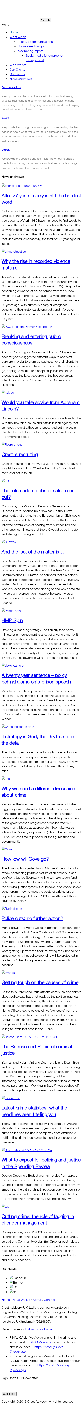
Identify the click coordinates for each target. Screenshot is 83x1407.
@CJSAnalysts (41, 1342)
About (37, 1300)
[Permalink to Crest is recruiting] (12, 444)
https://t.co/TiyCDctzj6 (49, 1347)
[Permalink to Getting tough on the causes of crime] (8, 973)
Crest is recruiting (20, 454)
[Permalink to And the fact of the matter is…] (9, 542)
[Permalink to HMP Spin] (11, 611)
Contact (49, 1300)
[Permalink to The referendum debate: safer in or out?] (5, 481)
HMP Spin (12, 620)
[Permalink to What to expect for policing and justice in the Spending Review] (27, 1150)
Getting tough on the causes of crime (40, 982)
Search (45, 20)
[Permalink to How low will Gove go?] (7, 849)
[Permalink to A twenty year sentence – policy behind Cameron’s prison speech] (13, 665)
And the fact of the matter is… (33, 551)
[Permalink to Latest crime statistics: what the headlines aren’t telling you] (11, 1098)
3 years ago (18, 1351)
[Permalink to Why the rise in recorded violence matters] (14, 251)
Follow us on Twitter (39, 1329)
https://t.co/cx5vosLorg (53, 1365)
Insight (5, 118)
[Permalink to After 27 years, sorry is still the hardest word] (22, 186)
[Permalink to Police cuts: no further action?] (12, 908)
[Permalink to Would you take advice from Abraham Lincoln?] (8, 392)
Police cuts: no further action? (32, 918)
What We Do (21, 1300)
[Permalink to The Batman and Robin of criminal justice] (30, 1037)
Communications (11, 87)
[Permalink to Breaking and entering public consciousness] (27, 327)
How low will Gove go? (25, 859)
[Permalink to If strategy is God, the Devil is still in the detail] (18, 727)
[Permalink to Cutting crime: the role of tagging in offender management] (5, 1206)
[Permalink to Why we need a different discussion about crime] (6, 779)
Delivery (6, 149)
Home (6, 1300)
